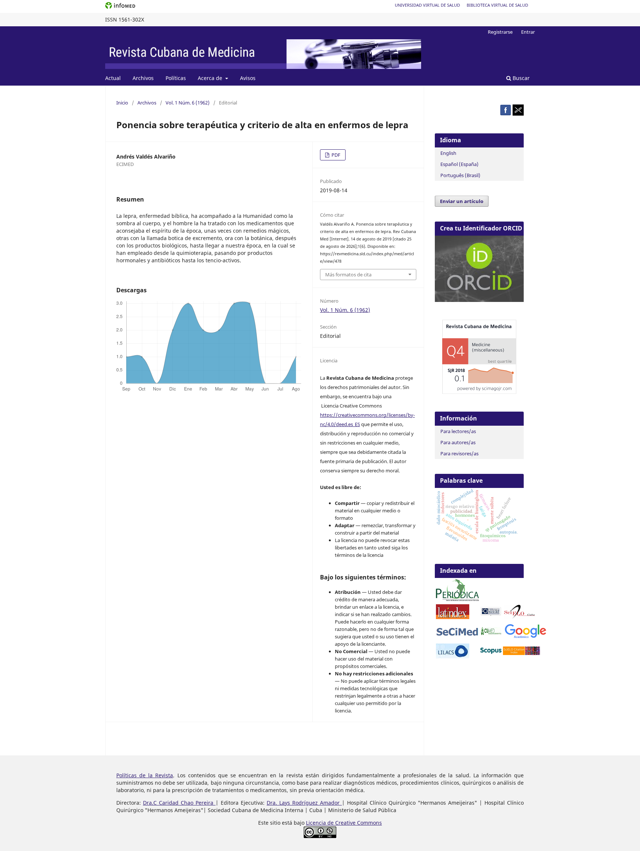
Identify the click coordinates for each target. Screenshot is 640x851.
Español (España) (459, 164)
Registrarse (500, 32)
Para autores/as (458, 442)
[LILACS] (452, 656)
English (448, 153)
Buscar (520, 78)
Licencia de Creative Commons (344, 822)
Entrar (528, 32)
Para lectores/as (458, 431)
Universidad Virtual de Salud (427, 5)
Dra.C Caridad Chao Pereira (179, 802)
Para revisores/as (459, 453)
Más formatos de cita (348, 274)
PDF (335, 155)
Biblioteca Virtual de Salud (497, 5)
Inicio (122, 102)
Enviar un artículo (461, 201)
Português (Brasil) (460, 175)
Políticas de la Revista (144, 775)
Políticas (176, 78)
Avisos (248, 78)
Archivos (143, 78)
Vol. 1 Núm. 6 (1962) (188, 102)
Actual (113, 78)
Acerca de (211, 78)
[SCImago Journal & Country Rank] (479, 391)
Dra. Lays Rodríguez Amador (304, 802)
